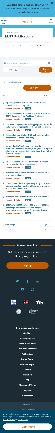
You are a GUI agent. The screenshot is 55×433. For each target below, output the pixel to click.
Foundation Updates (27, 349)
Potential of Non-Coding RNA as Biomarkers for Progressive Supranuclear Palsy (27, 136)
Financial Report (27, 364)
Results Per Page (9, 225)
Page (45, 225)
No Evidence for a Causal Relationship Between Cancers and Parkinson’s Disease (27, 163)
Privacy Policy (27, 404)
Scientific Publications (21, 45)
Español (27, 390)
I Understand (27, 426)
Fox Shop (27, 375)
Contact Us (27, 396)
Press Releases (27, 338)
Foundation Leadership (27, 328)
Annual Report (28, 359)
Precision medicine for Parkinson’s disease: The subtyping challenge (27, 173)
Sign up (28, 265)
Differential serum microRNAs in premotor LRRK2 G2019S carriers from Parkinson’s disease (28, 114)
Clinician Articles (36, 45)
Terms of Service (9, 419)
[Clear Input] (49, 63)
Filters (9, 69)
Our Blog (27, 333)
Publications (27, 354)
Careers (27, 369)
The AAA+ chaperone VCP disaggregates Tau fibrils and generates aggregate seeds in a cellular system (29, 125)
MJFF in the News (27, 343)
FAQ (28, 380)
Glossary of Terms (27, 385)
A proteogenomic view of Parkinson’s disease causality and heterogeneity (26, 103)
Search (45, 70)
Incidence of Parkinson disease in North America (28, 196)
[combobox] (37, 88)
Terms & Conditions (27, 410)
